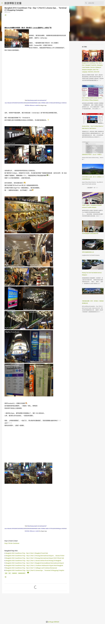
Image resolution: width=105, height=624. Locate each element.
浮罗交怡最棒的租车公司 (88, 252)
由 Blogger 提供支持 (53, 622)
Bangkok (14, 573)
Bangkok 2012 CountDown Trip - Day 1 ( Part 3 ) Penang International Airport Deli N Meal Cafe (34, 558)
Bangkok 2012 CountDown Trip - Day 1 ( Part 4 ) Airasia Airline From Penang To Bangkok (33, 560)
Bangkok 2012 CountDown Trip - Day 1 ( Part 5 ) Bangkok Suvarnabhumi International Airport (35, 563)
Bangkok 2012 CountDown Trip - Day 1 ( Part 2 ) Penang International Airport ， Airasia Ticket (35, 555)
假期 (6, 573)
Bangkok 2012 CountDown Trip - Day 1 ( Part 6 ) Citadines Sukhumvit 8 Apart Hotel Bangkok (34, 565)
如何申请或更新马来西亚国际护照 (90, 233)
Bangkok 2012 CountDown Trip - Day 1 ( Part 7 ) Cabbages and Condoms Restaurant (31, 568)
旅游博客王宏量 (13, 3)
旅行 (10, 573)
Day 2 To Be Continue (12, 543)
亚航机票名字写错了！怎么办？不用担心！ (92, 154)
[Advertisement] (35, 606)
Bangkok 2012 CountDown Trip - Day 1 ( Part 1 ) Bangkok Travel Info (27, 553)
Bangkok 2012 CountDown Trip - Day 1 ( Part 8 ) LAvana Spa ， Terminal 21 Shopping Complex (35, 570)
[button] (5, 15)
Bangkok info (21, 573)
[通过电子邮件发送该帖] (28, 573)
